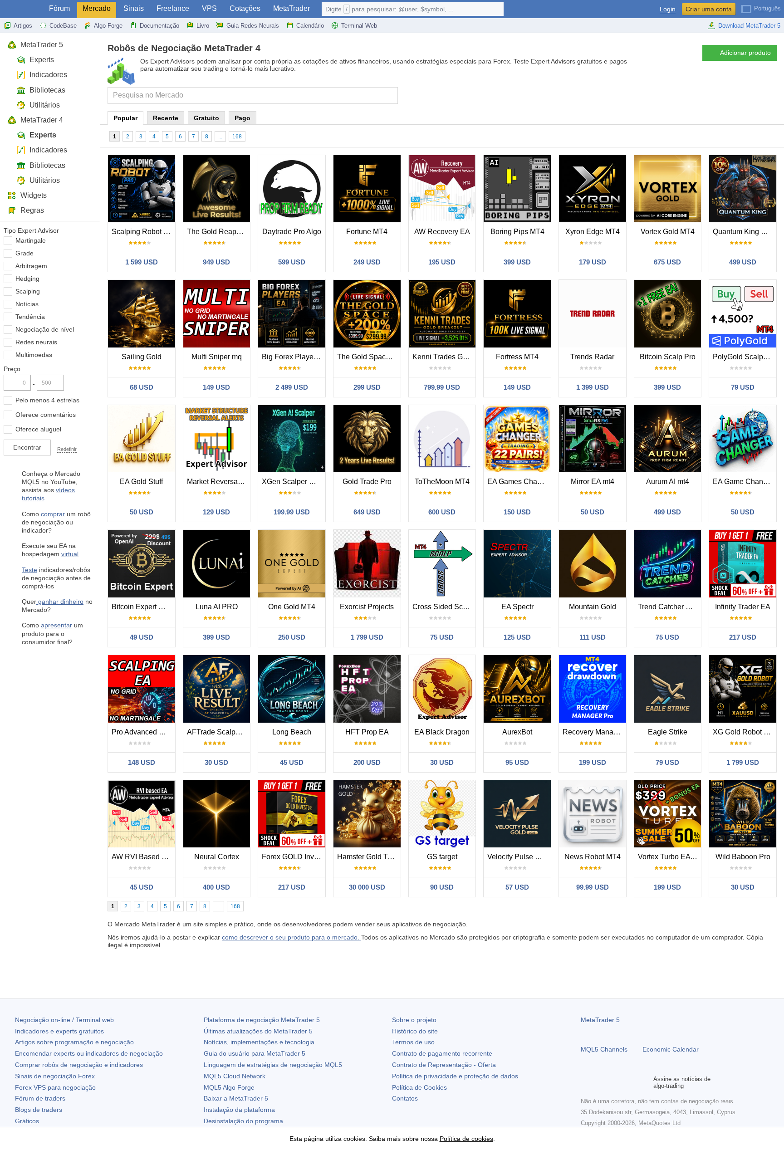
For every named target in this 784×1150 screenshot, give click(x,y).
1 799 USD (367, 637)
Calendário (310, 25)
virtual (69, 554)
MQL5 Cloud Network (234, 1076)
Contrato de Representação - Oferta (444, 1064)
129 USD (216, 512)
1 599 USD (141, 262)
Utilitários (44, 105)
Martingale (30, 240)
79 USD (743, 387)
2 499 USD (291, 387)
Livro (202, 25)
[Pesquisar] (390, 95)
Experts (41, 60)
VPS (209, 8)
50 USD (141, 512)
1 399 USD (592, 387)
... (220, 136)
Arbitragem (31, 265)
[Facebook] (586, 1082)
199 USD (592, 762)
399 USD (517, 262)
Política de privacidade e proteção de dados (455, 1076)
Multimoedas (33, 354)
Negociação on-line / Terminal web (64, 1019)
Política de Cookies (419, 1087)
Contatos (405, 1098)
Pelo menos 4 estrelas (47, 400)
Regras (32, 210)
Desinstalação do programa (243, 1121)
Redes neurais (36, 342)
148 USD (141, 762)
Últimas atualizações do (258, 1031)
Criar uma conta (709, 9)
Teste (29, 569)
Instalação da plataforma (239, 1109)
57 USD (517, 887)
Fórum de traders (40, 1098)
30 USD (216, 762)
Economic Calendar (670, 1049)
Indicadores (48, 74)
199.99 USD (292, 512)
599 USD (291, 262)
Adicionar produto (745, 52)
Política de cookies (466, 1138)
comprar (53, 514)
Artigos (23, 25)
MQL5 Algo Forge (229, 1087)
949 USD (216, 262)
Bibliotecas (47, 90)
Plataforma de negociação (262, 1019)
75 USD (442, 637)
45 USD (292, 762)
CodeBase (63, 25)
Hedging (27, 278)
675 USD (667, 262)
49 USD (141, 637)
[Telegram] (600, 1082)
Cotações (245, 8)
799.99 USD (442, 387)
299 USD (367, 387)
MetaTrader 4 (41, 120)
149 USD (216, 387)
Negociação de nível (44, 329)
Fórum (59, 8)
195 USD (442, 262)
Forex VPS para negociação (55, 1087)
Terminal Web (359, 25)
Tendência (30, 316)
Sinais (133, 8)
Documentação (159, 25)
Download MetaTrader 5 (749, 25)
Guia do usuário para (254, 1053)
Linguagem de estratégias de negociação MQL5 (273, 1064)
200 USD (367, 762)
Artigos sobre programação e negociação (74, 1042)
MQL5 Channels (604, 1049)
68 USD (141, 387)
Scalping (27, 291)
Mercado (97, 8)
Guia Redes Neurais (252, 25)
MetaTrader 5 (41, 45)
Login (668, 9)
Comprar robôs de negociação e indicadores (79, 1064)
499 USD (742, 262)
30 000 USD (367, 887)
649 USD (367, 512)
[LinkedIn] (644, 1082)
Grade (24, 253)
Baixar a (236, 1098)
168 (237, 136)
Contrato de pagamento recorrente (442, 1053)
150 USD (517, 512)
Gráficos (27, 1121)
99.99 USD (592, 887)
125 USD (517, 637)
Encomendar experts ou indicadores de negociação (89, 1053)
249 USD (367, 262)
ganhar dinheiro (59, 601)
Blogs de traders (38, 1109)
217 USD (742, 637)
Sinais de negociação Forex (55, 1076)
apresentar (56, 625)
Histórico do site (415, 1031)
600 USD (442, 512)
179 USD (592, 262)
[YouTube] (629, 1082)
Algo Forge (108, 25)
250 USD (291, 637)
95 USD (517, 762)
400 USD (216, 887)
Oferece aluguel (38, 429)
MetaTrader (291, 8)
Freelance (173, 8)
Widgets (33, 195)
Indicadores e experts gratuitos (59, 1031)
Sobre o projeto (414, 1019)
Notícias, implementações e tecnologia (259, 1042)
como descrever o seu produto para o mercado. (291, 937)
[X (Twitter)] (615, 1082)
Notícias (27, 304)
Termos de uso (413, 1042)
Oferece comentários (45, 414)
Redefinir (67, 449)
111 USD (592, 637)
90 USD (442, 887)
